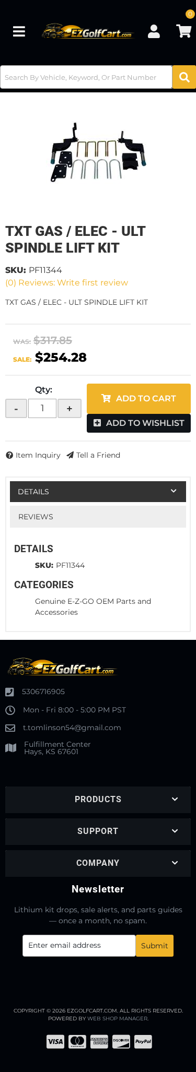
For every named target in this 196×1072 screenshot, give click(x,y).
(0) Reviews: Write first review (66, 283)
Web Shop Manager (117, 1018)
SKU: (15, 270)
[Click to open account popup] (154, 31)
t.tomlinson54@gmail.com (72, 727)
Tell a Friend (98, 455)
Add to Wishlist (145, 423)
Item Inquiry (38, 455)
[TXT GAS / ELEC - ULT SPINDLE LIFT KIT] (98, 152)
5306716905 (43, 691)
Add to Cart (146, 398)
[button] (98, 77)
